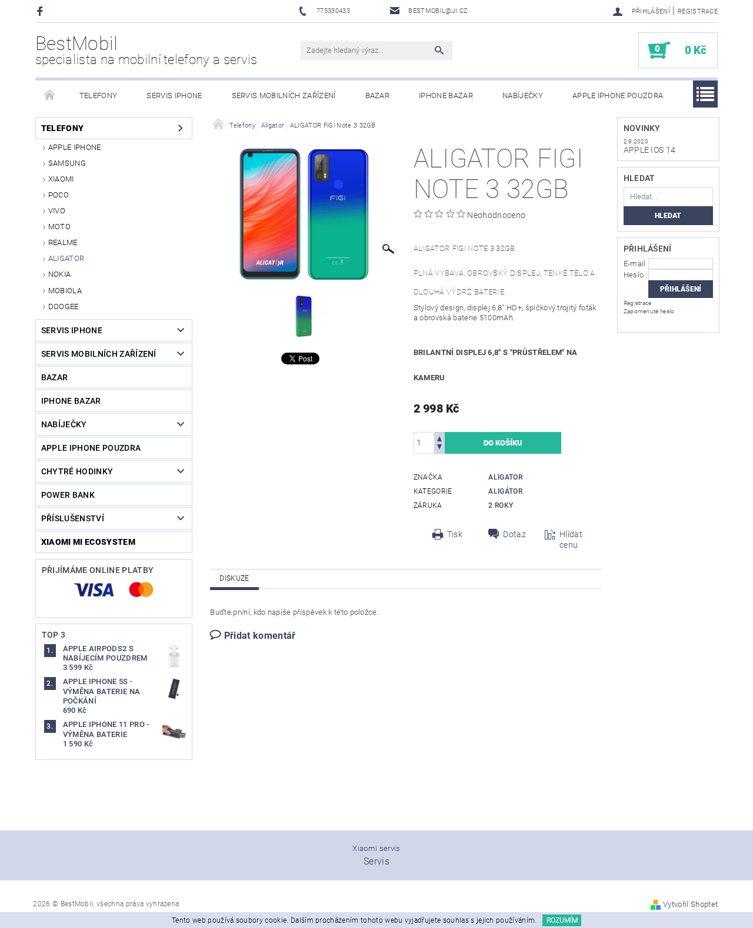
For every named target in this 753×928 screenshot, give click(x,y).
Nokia (59, 274)
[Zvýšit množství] (439, 437)
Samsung (67, 163)
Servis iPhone (174, 95)
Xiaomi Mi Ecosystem (88, 542)
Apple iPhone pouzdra (617, 95)
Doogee (63, 306)
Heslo (634, 274)
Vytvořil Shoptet (690, 904)
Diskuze (234, 578)
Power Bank (68, 495)
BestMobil (146, 50)
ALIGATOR (505, 477)
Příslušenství (72, 518)
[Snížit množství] (439, 448)
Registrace (698, 11)
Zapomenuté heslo (649, 311)
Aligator (66, 258)
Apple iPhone (74, 147)
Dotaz (514, 534)
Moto (59, 226)
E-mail (635, 263)
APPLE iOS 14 (650, 150)
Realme (63, 242)
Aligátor (505, 491)
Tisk (454, 534)
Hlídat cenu (570, 540)
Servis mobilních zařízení (284, 95)
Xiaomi (61, 179)
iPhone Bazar (446, 95)
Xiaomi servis (376, 848)
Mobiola (65, 290)
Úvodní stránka (50, 96)
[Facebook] (41, 11)
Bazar (377, 95)
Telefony (98, 95)
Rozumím (562, 920)
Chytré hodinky (77, 471)
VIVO (56, 210)
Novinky (642, 128)
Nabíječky (522, 95)
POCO (58, 194)
